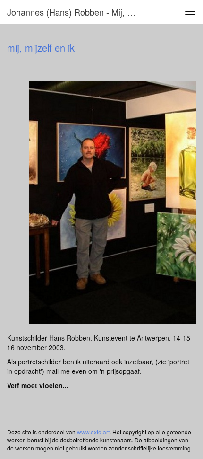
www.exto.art (93, 432)
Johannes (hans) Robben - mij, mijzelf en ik (77, 12)
